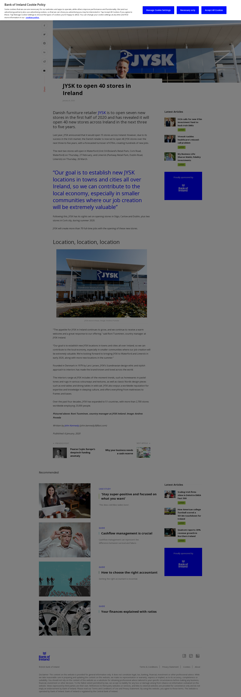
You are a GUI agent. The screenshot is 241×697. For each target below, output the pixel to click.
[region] (120, 10)
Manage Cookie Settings (158, 10)
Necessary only (187, 10)
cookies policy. (32, 17)
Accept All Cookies (214, 10)
